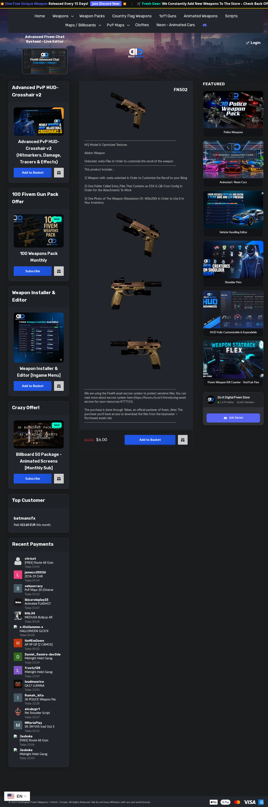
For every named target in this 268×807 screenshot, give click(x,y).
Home (39, 16)
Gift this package (183, 440)
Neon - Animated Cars (175, 25)
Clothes (142, 25)
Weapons (60, 16)
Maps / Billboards (80, 25)
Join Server (236, 417)
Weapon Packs (92, 16)
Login (256, 43)
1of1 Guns (167, 16)
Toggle (72, 16)
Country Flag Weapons (132, 16)
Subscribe (32, 271)
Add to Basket (150, 439)
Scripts (231, 16)
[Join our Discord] (205, 25)
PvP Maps (115, 25)
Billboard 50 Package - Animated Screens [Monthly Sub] (39, 461)
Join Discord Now (105, 3)
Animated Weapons (201, 16)
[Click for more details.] (39, 121)
